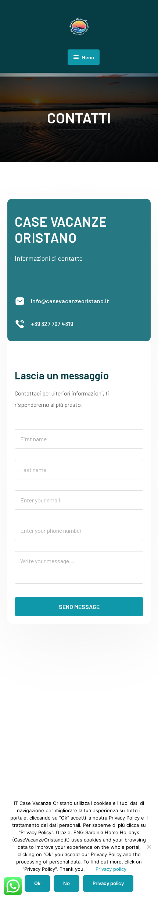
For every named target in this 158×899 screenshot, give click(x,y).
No (66, 883)
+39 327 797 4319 (52, 323)
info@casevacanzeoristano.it (70, 300)
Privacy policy (111, 869)
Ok (37, 883)
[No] (148, 846)
